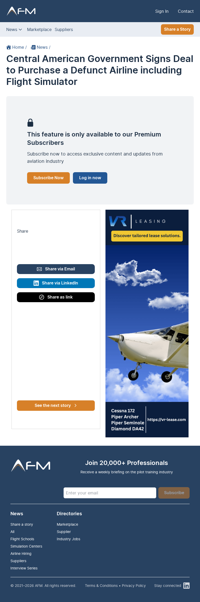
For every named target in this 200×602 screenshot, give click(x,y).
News (11, 29)
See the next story (53, 406)
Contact (186, 11)
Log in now (90, 178)
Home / (19, 47)
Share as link (60, 297)
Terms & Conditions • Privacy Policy (115, 585)
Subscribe (174, 493)
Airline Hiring (21, 553)
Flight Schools (22, 539)
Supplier (64, 531)
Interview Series (24, 568)
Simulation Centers (26, 546)
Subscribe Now (48, 178)
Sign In (161, 11)
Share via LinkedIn (60, 283)
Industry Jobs (68, 539)
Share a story (21, 524)
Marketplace (39, 29)
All (12, 531)
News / (44, 47)
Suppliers (64, 29)
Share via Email (60, 269)
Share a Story (177, 29)
